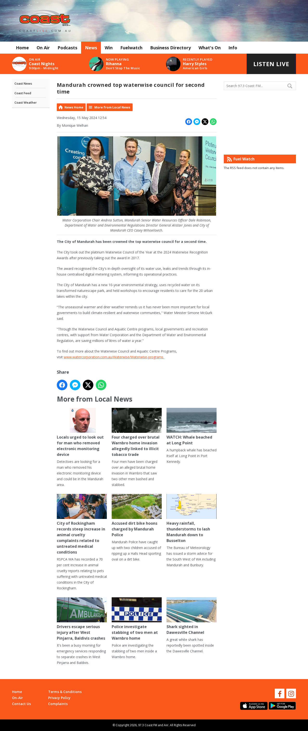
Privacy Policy (59, 697)
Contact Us (21, 703)
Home (22, 47)
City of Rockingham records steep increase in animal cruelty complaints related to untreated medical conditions (81, 538)
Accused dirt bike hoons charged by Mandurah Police (134, 529)
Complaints (58, 703)
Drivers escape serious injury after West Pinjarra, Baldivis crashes (81, 632)
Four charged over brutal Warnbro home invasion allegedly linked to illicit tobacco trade (136, 446)
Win (109, 47)
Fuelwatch (131, 47)
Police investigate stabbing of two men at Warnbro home (135, 632)
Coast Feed (22, 93)
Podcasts (67, 47)
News (91, 47)
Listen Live (271, 64)
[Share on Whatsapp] (213, 121)
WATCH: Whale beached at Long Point (189, 440)
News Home (73, 107)
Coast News (23, 83)
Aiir (166, 725)
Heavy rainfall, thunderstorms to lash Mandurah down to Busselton (188, 532)
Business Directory (170, 47)
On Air (43, 47)
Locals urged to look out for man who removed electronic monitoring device (80, 446)
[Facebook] (279, 693)
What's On (210, 47)
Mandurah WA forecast (260, 145)
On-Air (17, 697)
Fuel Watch (244, 159)
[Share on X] (205, 121)
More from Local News (112, 107)
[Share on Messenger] (196, 121)
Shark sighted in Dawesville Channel (185, 629)
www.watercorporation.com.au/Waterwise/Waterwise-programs (114, 357)
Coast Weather (25, 102)
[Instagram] (291, 693)
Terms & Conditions (65, 691)
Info (232, 47)
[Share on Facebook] (188, 121)
